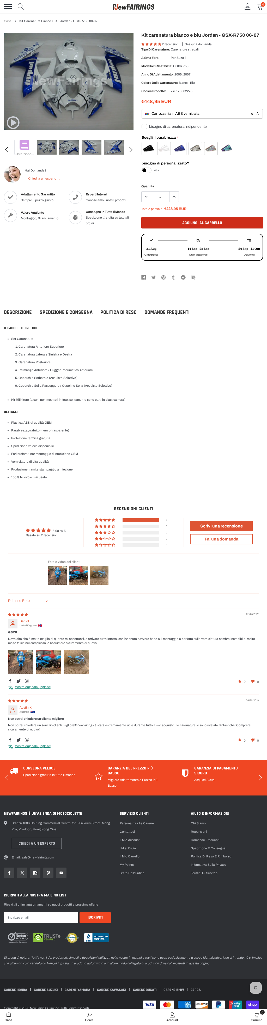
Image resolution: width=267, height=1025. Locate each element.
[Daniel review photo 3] (76, 662)
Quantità (147, 186)
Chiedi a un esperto (42, 178)
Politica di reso (118, 312)
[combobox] (202, 114)
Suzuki (181, 58)
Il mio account (130, 840)
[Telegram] (183, 277)
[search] (21, 6)
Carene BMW (174, 990)
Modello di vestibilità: (156, 66)
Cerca (196, 990)
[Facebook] (143, 277)
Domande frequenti (167, 312)
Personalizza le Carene (137, 823)
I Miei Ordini (128, 848)
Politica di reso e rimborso (211, 856)
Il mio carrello (129, 856)
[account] (248, 6)
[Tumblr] (173, 277)
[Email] (193, 277)
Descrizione (18, 312)
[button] (151, 44)
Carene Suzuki (46, 990)
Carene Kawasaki (112, 990)
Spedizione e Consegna (66, 312)
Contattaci (127, 831)
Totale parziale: (152, 209)
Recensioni (199, 831)
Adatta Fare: (150, 58)
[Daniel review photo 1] (20, 662)
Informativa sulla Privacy (208, 865)
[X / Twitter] (153, 277)
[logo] (133, 6)
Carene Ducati (145, 990)
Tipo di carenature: (155, 49)
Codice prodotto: (153, 91)
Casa (7, 21)
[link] (13, 122)
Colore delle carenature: (159, 83)
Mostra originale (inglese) (33, 687)
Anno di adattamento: (157, 74)
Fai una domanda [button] (221, 539)
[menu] (8, 6)
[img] (18, 614)
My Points (127, 865)
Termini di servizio (204, 873)
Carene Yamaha (78, 990)
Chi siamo (198, 823)
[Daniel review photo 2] (48, 662)
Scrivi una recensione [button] (221, 526)
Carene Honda (16, 990)
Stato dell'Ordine (132, 873)
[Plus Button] (174, 197)
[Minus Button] (146, 197)
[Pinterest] (163, 277)
